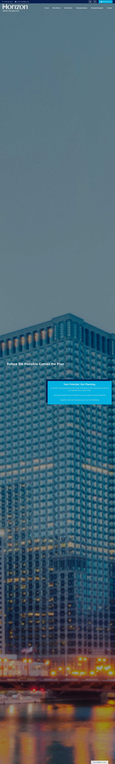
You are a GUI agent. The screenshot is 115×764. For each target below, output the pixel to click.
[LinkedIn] (90, 1)
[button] (46, 7)
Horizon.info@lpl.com (23, 1)
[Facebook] (95, 1)
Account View (106, 1)
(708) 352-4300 (8, 1)
